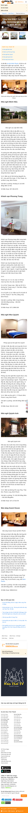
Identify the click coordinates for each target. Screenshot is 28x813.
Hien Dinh (6, 27)
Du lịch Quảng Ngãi (5, 737)
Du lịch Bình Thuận (5, 719)
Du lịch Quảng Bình (5, 735)
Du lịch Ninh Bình (17, 732)
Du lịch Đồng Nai (17, 722)
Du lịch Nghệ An (4, 732)
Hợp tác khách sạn (5, 756)
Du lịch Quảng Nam (18, 735)
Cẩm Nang (4, 638)
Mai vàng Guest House (8, 59)
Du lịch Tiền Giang (4, 741)
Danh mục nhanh (7, 47)
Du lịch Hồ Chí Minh (18, 741)
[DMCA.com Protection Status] (6, 802)
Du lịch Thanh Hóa (4, 740)
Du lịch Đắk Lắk (17, 720)
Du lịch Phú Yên (17, 733)
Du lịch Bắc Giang (4, 715)
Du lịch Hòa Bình (17, 725)
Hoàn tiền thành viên (6, 761)
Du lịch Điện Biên (4, 722)
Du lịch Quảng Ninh (18, 737)
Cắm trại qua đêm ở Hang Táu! (9, 617)
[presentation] (1, 36)
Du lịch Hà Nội (4, 724)
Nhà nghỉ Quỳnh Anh (7, 57)
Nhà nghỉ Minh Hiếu (7, 49)
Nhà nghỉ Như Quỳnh (8, 54)
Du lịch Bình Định (4, 717)
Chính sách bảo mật (6, 754)
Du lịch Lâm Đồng (18, 728)
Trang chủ (4, 13)
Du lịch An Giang (4, 714)
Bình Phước (5, 635)
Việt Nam (24, 27)
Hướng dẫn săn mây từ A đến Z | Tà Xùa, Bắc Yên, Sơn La (14, 621)
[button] (26, 2)
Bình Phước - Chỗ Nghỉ (15, 635)
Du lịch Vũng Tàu (17, 714)
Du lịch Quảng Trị (4, 738)
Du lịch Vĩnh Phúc (4, 743)
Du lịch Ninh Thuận (4, 733)
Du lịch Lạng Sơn (4, 730)
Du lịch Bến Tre (17, 715)
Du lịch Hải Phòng (4, 725)
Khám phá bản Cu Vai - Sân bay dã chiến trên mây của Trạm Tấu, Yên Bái (14, 608)
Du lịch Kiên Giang (18, 727)
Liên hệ (3, 751)
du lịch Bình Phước (13, 63)
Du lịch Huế (16, 740)
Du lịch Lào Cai (17, 730)
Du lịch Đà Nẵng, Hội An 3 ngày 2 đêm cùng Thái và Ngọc (14, 603)
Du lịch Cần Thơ (17, 719)
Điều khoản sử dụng (6, 752)
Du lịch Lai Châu (4, 728)
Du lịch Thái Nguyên (18, 738)
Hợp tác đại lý (4, 763)
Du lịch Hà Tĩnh (17, 724)
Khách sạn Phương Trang (9, 51)
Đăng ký (24, 795)
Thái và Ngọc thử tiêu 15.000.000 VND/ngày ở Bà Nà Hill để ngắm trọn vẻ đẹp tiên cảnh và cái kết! (14, 613)
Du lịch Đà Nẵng (4, 720)
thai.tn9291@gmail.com (11, 786)
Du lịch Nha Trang (5, 727)
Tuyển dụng (4, 759)
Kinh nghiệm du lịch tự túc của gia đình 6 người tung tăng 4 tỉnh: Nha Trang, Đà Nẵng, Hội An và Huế (14, 627)
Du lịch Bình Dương (18, 717)
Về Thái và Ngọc (5, 749)
